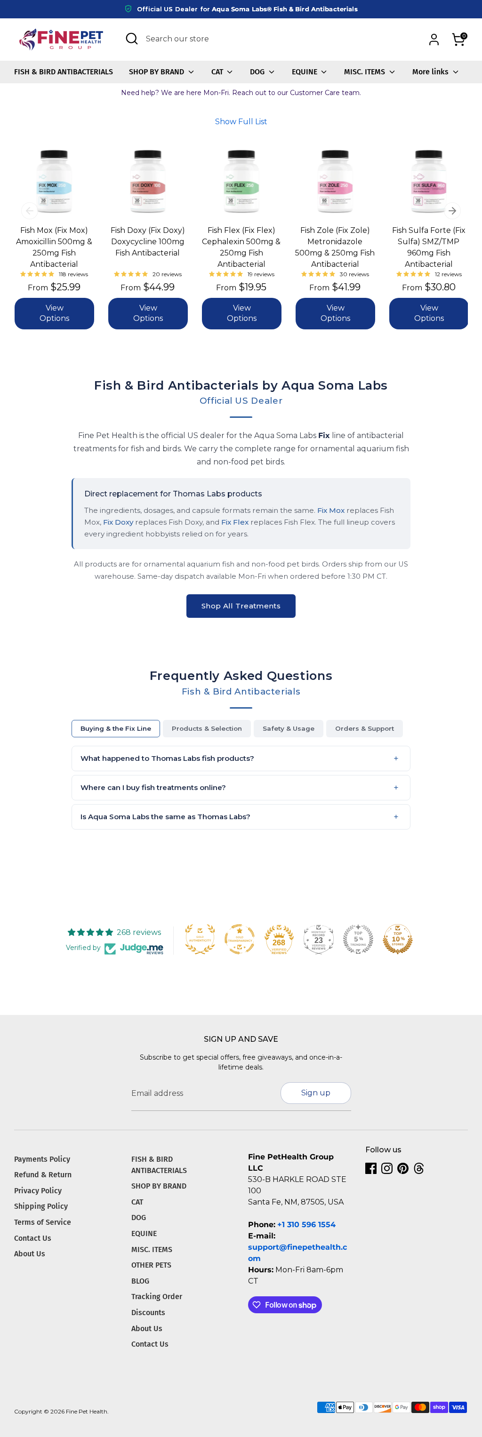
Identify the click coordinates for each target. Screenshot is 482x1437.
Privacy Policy (38, 1190)
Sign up (315, 1092)
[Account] (434, 39)
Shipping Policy (41, 1206)
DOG (258, 71)
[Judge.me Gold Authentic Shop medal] (200, 939)
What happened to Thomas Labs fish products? (167, 758)
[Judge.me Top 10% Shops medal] (398, 939)
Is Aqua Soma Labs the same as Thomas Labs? (165, 816)
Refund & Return (43, 1174)
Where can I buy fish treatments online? (153, 787)
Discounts (148, 1312)
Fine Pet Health (86, 1411)
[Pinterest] (403, 1168)
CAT (218, 71)
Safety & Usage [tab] (288, 728)
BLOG (140, 1281)
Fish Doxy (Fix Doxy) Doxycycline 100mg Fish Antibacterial (148, 241)
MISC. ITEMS (365, 71)
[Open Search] (131, 38)
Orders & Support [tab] (364, 728)
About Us (29, 1253)
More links (431, 71)
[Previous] (29, 210)
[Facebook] (371, 1168)
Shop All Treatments (241, 605)
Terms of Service (42, 1222)
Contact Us (32, 1238)
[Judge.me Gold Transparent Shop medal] (240, 939)
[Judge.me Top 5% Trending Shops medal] (358, 939)
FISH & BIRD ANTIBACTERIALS (63, 71)
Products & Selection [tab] (207, 728)
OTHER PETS (151, 1265)
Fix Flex (235, 522)
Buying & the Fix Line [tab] (115, 728)
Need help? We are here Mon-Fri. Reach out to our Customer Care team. (241, 92)
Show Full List (241, 121)
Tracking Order (156, 1296)
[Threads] (419, 1168)
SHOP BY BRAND (157, 71)
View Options (54, 313)
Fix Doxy (118, 522)
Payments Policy (42, 1159)
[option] (47, 243)
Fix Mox (331, 510)
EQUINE (305, 71)
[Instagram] (387, 1168)
